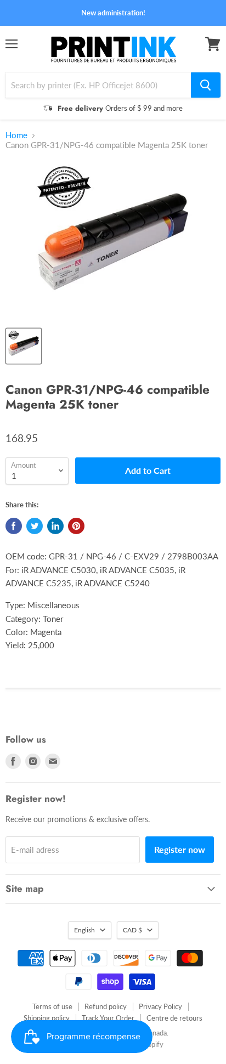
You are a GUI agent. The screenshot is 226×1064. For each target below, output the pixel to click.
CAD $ (132, 930)
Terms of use (52, 1006)
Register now (179, 849)
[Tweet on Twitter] (34, 526)
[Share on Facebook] (13, 526)
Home (16, 135)
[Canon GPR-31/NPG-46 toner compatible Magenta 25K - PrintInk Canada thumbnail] (23, 346)
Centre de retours (174, 1018)
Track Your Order (108, 1018)
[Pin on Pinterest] (76, 526)
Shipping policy (47, 1018)
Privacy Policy (160, 1006)
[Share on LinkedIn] (55, 526)
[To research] (206, 85)
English (84, 930)
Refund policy (105, 1006)
